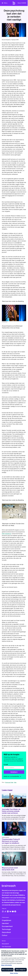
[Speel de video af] (14, 30)
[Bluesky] (10, 911)
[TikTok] (5, 911)
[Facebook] (15, 911)
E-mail (6, 764)
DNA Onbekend (6, 533)
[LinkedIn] (8, 911)
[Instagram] (3, 911)
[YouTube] (13, 911)
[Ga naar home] (14, 3)
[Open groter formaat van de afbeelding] (14, 313)
